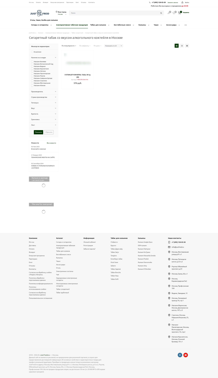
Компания (33, 238)
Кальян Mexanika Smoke (147, 256)
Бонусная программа (57, 2)
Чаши (58, 261)
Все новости (51, 143)
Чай (57, 275)
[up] (207, 369)
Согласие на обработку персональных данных (37, 294)
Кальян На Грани (144, 252)
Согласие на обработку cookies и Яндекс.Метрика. (40, 274)
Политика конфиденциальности (41, 283)
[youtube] (185, 355)
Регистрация (88, 245)
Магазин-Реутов (39, 76)
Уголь (58, 268)
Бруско (113, 245)
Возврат (45, 2)
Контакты (91, 2)
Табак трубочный (62, 292)
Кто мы (31, 2)
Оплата (38, 2)
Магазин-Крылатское (41, 69)
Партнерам (69, 2)
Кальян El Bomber (144, 269)
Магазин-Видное (40, 66)
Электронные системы (64, 271)
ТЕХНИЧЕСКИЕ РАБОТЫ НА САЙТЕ (43, 157)
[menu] (185, 25)
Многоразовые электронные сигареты (67, 285)
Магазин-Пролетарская (42, 73)
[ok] (180, 355)
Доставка (32, 245)
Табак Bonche (116, 272)
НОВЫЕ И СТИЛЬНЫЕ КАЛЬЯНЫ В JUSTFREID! (42, 167)
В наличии (37, 52)
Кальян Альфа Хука (145, 242)
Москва (60, 14)
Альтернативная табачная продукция (65, 247)
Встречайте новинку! (38, 149)
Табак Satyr (115, 252)
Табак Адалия (116, 269)
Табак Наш (115, 276)
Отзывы (83, 2)
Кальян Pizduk (143, 259)
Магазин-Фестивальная (42, 83)
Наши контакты (174, 238)
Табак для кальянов (119, 238)
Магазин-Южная (39, 85)
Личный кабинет (89, 242)
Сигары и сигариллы (63, 242)
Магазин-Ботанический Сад (43, 64)
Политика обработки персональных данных (37, 279)
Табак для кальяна (63, 251)
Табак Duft (115, 279)
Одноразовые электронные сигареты (66, 279)
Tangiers (114, 256)
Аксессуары (60, 264)
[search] (161, 13)
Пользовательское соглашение (40, 298)
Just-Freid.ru (44, 355)
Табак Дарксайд (116, 249)
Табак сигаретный (62, 289)
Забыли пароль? (89, 249)
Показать (38, 132)
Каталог (59, 238)
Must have (114, 262)
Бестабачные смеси (63, 254)
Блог (77, 2)
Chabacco (114, 242)
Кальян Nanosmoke (145, 262)
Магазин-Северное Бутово (43, 78)
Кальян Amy (142, 266)
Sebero (113, 266)
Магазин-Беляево (40, 61)
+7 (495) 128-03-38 (159, 2)
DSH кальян (142, 245)
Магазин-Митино (40, 71)
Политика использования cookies (37, 288)
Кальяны (59, 258)
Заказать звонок (173, 2)
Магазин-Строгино (40, 80)
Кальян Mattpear (144, 249)
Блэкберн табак (116, 259)
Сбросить (48, 132)
